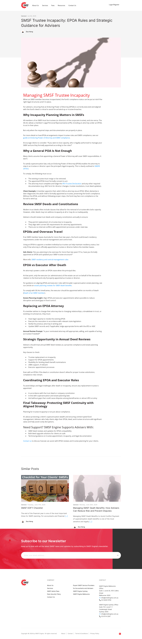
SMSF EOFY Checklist (32, 508)
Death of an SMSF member (34, 293)
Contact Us (72, 5)
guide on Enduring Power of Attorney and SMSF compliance (46, 138)
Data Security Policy (54, 594)
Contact (70, 633)
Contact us (27, 441)
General (23, 16)
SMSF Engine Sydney (80, 591)
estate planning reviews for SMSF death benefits (53, 285)
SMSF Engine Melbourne (81, 594)
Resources (61, 5)
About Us (35, 5)
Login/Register (114, 5)
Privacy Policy (94, 633)
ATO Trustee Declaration (71, 183)
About (63, 633)
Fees (52, 5)
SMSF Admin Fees (53, 591)
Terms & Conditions (81, 633)
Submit (117, 555)
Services (45, 5)
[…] (66, 516)
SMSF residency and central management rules (50, 259)
